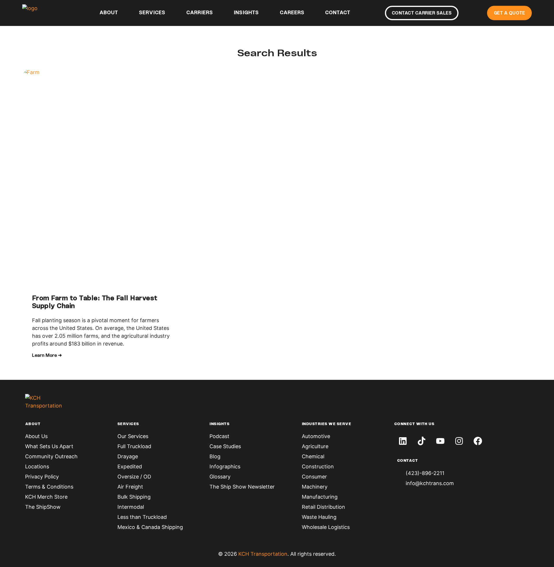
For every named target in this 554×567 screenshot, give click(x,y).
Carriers (199, 13)
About (109, 13)
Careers (292, 13)
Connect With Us (414, 424)
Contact (337, 13)
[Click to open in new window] (402, 441)
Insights (246, 13)
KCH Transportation (262, 554)
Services (152, 13)
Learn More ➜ (47, 355)
